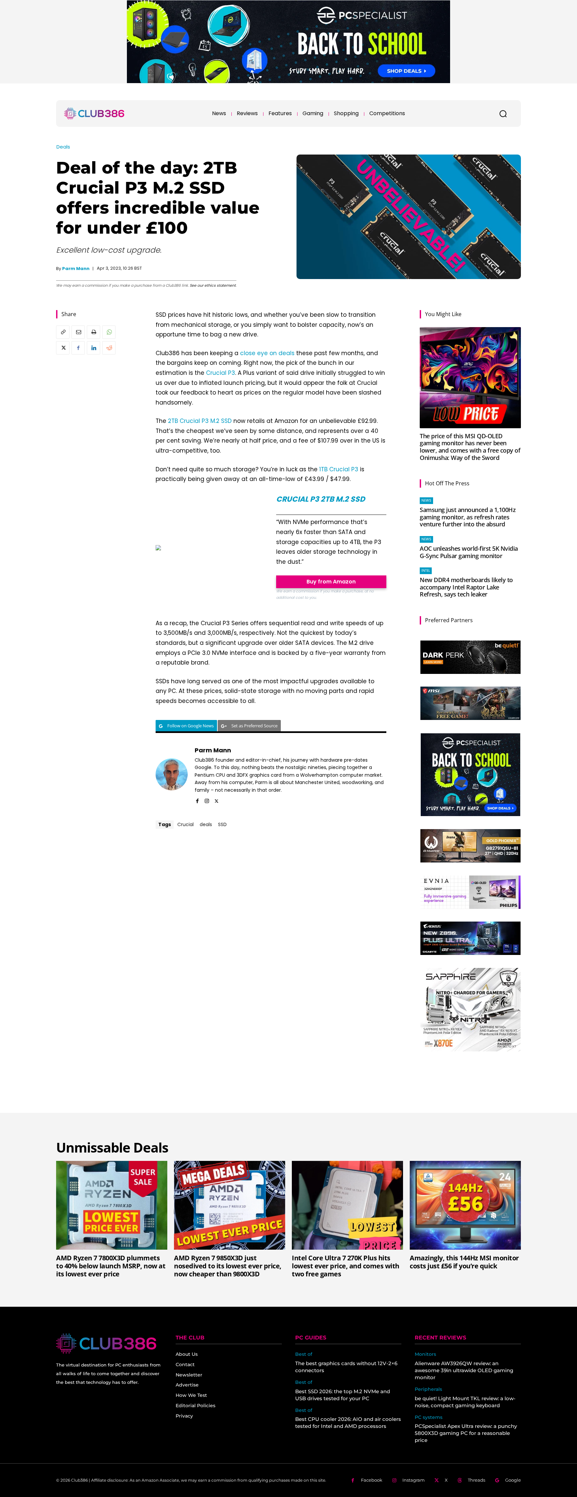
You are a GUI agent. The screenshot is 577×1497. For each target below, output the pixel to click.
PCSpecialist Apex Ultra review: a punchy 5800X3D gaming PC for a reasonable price (466, 1433)
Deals (63, 147)
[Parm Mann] (172, 774)
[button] (503, 113)
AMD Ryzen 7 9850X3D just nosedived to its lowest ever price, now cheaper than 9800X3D (227, 1265)
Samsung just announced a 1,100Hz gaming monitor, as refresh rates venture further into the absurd (468, 517)
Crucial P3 (220, 373)
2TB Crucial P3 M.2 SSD (200, 421)
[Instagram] (206, 799)
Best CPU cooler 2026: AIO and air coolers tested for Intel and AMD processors (348, 1422)
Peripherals (428, 1389)
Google (513, 1480)
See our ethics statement (213, 285)
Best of (303, 1354)
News (426, 500)
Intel (425, 570)
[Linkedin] (93, 347)
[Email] (78, 332)
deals (206, 824)
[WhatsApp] (109, 332)
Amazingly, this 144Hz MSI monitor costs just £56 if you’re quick (464, 1261)
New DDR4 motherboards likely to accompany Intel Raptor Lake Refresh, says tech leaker (466, 587)
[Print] (93, 332)
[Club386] (94, 113)
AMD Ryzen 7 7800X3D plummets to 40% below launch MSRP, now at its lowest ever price (110, 1265)
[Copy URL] (62, 332)
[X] (62, 347)
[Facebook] (78, 347)
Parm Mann (75, 268)
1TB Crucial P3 (338, 469)
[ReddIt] (109, 347)
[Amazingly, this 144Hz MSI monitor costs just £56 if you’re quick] (465, 1205)
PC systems (428, 1417)
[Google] (497, 1480)
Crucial (185, 824)
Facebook (371, 1480)
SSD (222, 824)
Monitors (425, 1354)
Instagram (413, 1480)
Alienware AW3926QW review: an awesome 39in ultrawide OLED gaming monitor (464, 1370)
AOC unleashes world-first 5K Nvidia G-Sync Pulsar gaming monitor (469, 552)
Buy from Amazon (331, 581)
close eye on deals (267, 353)
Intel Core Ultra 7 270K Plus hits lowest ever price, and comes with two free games (345, 1265)
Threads (476, 1480)
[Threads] (459, 1480)
